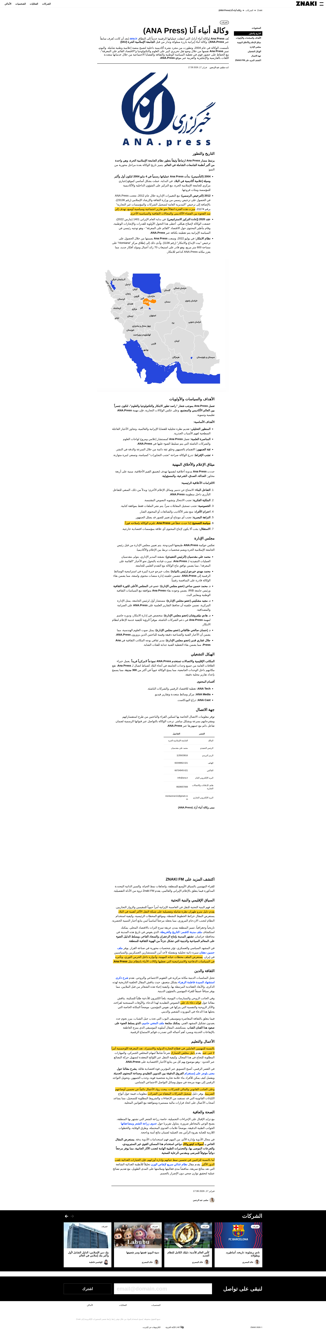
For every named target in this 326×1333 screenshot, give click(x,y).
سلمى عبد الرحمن (200, 1200)
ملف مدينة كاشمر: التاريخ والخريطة (181, 932)
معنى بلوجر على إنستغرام (200, 1073)
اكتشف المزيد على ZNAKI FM (248, 60)
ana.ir (133, 38)
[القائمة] (321, 4)
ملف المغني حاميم (153, 1023)
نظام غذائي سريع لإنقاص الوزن (169, 1164)
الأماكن (8, 4)
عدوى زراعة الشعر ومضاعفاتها (139, 1123)
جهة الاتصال (256, 56)
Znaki (259, 10)
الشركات (46, 4)
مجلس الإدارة (255, 47)
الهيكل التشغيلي (254, 51)
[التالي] (66, 1216)
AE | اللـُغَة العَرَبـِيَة (173, 1327)
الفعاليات (34, 4)
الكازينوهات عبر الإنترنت (151, 1327)
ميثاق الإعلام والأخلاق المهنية (249, 42)
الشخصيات (20, 4)
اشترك (87, 1289)
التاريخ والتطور (255, 33)
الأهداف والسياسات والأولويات (248, 38)
